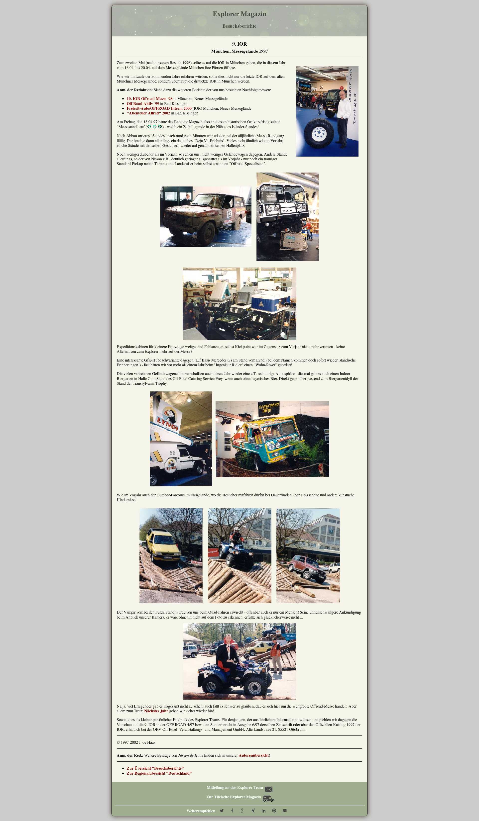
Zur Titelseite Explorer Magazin (234, 797)
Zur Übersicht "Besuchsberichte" (155, 768)
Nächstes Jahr (156, 711)
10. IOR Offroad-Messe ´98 (149, 98)
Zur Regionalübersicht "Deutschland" (159, 773)
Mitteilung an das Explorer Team (235, 787)
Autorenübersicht (254, 755)
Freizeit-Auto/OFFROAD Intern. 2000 (159, 108)
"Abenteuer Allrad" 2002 (148, 113)
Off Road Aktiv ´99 (143, 103)
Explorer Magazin (239, 13)
